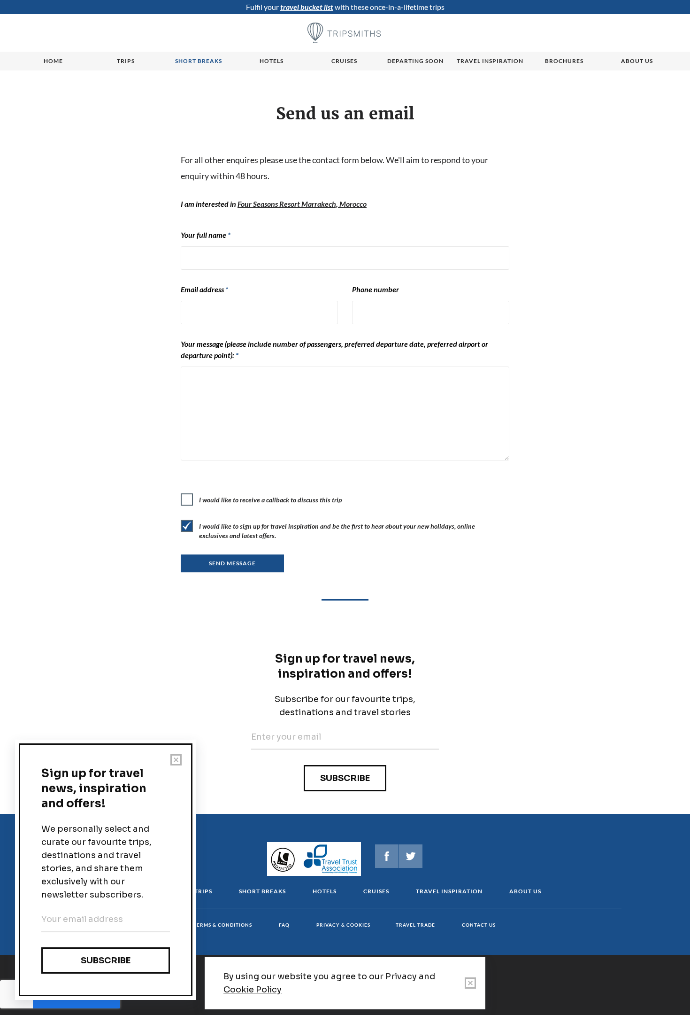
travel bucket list (306, 6)
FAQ (284, 925)
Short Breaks (262, 891)
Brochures (564, 60)
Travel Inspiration (490, 60)
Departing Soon (415, 60)
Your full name (205, 234)
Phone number (375, 289)
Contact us (479, 925)
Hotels (272, 60)
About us (637, 60)
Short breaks (198, 60)
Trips (126, 60)
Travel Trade (415, 925)
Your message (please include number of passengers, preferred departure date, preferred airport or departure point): (334, 349)
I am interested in (274, 203)
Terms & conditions (222, 925)
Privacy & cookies (343, 925)
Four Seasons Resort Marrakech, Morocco (302, 203)
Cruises (344, 60)
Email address (204, 289)
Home (53, 60)
